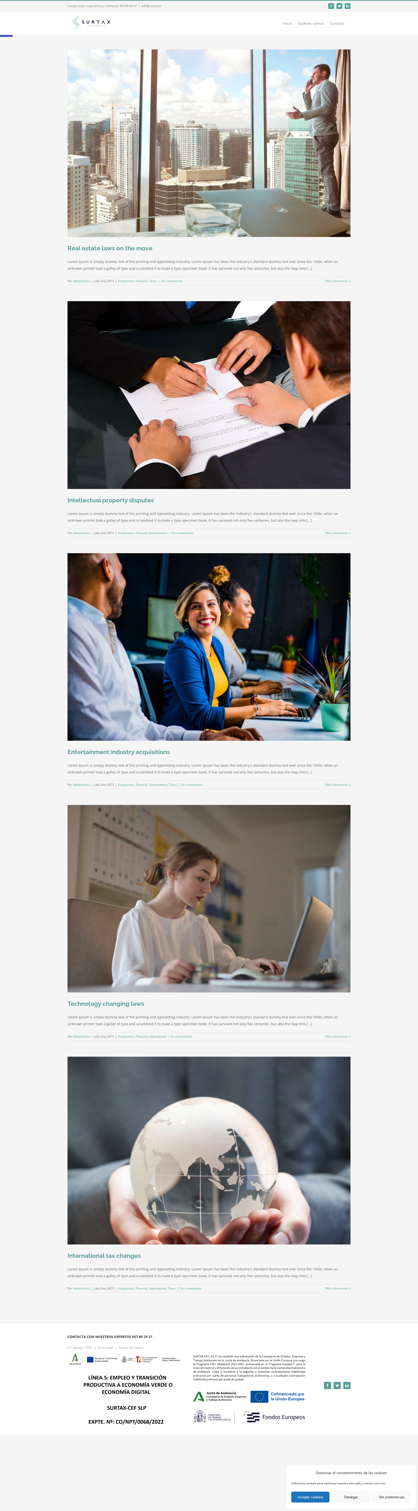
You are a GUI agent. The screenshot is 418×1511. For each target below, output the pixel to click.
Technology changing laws (105, 1003)
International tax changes (104, 1255)
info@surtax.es (152, 6)
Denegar (351, 1497)
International (157, 1036)
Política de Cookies (131, 1348)
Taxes (153, 281)
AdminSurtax (81, 281)
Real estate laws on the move (109, 248)
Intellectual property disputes (110, 500)
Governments (158, 533)
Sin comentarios (172, 281)
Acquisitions (126, 281)
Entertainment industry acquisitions (118, 752)
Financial (142, 281)
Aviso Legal (105, 1348)
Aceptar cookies (310, 1497)
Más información (336, 281)
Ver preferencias (392, 1497)
